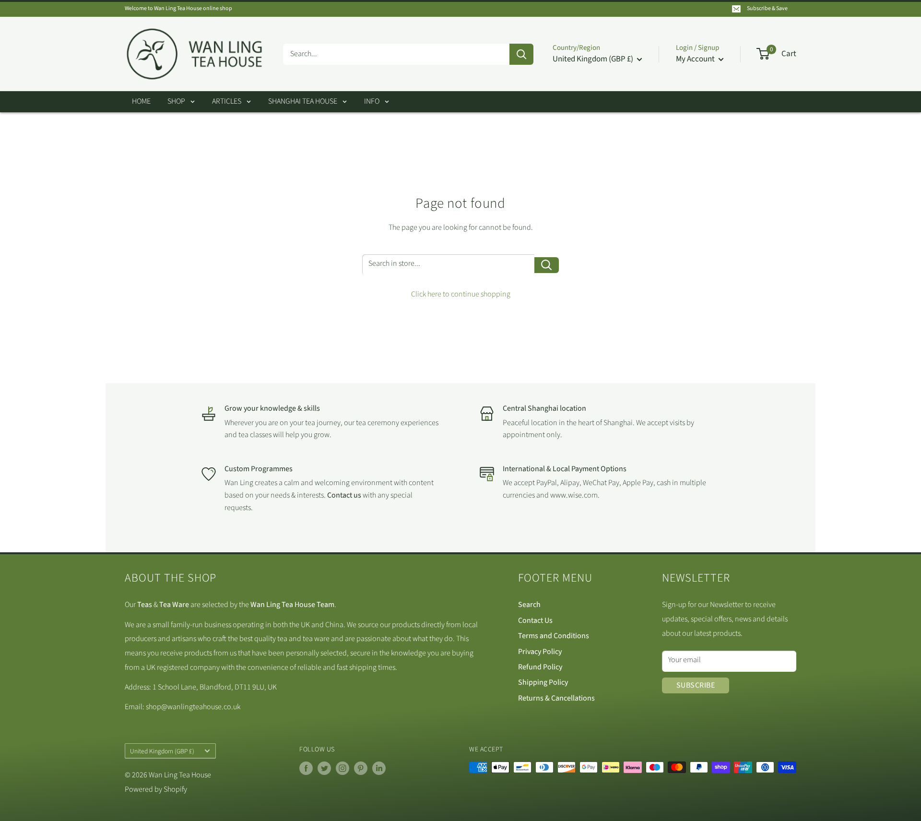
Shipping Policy (543, 682)
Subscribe (695, 685)
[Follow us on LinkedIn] (379, 768)
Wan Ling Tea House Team (292, 604)
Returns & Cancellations (556, 698)
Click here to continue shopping (460, 294)
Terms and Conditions (553, 636)
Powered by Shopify (156, 789)
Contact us (345, 495)
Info (371, 101)
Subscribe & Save (767, 8)
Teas (144, 604)
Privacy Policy (540, 651)
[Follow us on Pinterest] (360, 768)
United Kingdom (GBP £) (162, 751)
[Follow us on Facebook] (306, 768)
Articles (226, 101)
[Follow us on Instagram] (342, 768)
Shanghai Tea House (302, 101)
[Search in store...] (546, 265)
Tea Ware (174, 604)
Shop (176, 101)
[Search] (521, 54)
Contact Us (535, 620)
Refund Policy (540, 667)
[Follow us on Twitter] (324, 768)
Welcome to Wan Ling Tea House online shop (178, 8)
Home (141, 101)
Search (529, 604)
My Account (696, 59)
